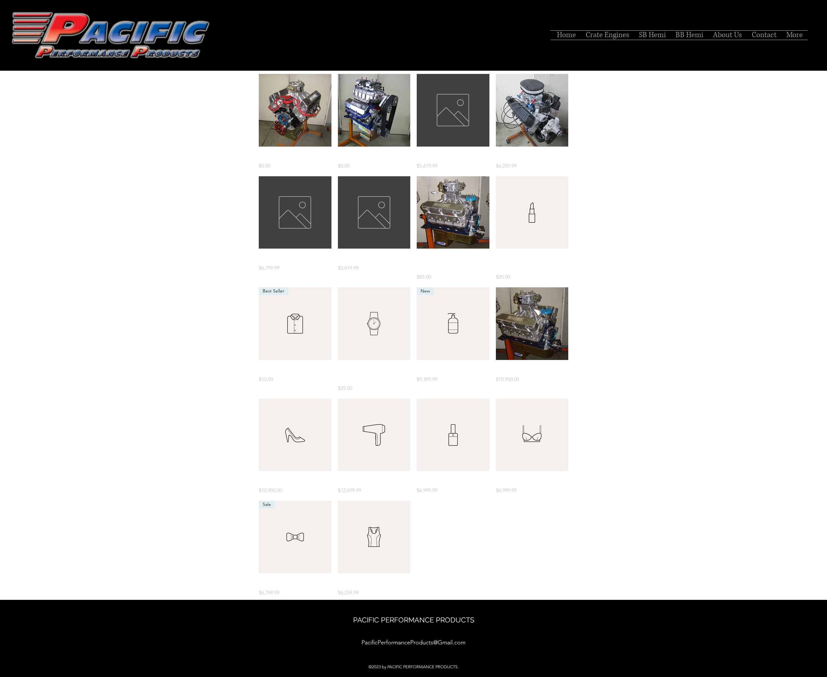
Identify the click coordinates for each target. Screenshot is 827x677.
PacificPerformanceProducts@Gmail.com (413, 642)
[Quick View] (295, 110)
